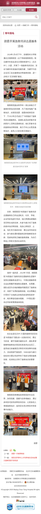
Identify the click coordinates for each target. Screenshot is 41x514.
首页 (18, 25)
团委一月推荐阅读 (18, 454)
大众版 (19, 10)
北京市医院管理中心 (22, 475)
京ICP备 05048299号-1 (14, 482)
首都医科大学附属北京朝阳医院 (24, 478)
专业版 (31, 10)
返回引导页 (7, 10)
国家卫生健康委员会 (17, 471)
